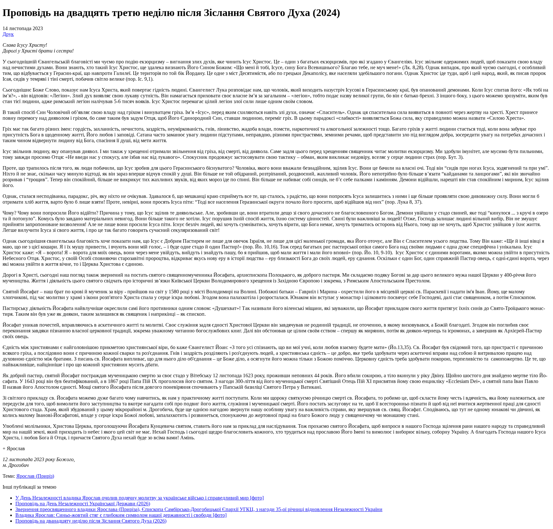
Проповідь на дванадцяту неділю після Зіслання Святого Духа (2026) (90, 521)
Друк (8, 34)
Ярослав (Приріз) (35, 476)
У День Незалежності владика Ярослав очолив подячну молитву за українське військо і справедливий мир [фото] (139, 498)
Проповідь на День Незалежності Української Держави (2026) (82, 503)
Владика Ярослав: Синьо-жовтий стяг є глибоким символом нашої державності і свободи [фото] (121, 515)
